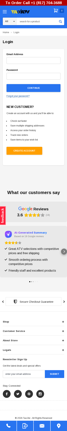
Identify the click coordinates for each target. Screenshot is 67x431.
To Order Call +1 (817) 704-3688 (33, 3)
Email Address (15, 54)
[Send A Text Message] (25, 426)
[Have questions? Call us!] (8, 426)
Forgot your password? (18, 96)
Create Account (24, 150)
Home (6, 32)
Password (12, 70)
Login (16, 32)
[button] (3, 252)
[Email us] (42, 426)
